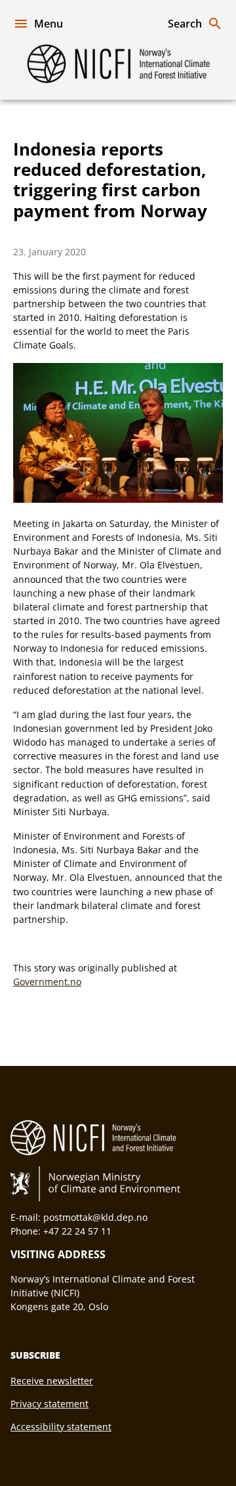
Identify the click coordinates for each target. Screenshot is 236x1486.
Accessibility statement (60, 1426)
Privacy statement (49, 1403)
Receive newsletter (51, 1380)
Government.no (47, 981)
